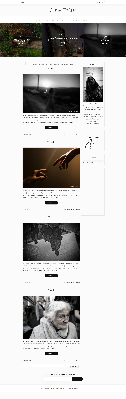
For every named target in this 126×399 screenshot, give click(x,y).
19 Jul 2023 (105, 43)
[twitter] (99, 2)
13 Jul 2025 (21, 43)
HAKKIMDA (55, 20)
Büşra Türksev (27, 134)
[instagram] (95, 2)
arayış (105, 36)
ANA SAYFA (38, 20)
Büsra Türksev (63, 10)
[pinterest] (97, 2)
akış (21, 36)
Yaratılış (51, 141)
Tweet (73, 134)
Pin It (78, 282)
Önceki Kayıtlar (73, 366)
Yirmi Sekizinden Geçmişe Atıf (63, 40)
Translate (94, 162)
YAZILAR (46, 20)
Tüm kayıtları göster (67, 64)
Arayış (105, 40)
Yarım (51, 217)
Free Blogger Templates (78, 388)
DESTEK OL (85, 20)
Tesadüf (51, 290)
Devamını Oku (51, 127)
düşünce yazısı (63, 34)
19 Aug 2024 (63, 45)
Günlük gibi (21, 40)
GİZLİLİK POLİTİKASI (73, 20)
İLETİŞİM (63, 20)
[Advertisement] (93, 192)
